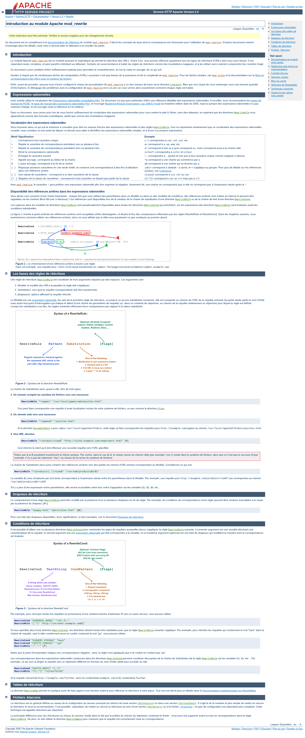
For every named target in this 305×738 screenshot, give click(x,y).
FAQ (256, 6)
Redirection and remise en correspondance (284, 68)
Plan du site (279, 6)
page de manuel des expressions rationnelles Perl (62, 103)
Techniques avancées (282, 88)
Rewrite (69, 16)
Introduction (277, 23)
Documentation (41, 16)
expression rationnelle (44, 300)
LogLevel (175, 84)
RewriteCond (242, 199)
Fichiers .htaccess (280, 50)
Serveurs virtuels (279, 77)
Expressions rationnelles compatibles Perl (76, 100)
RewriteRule (241, 112)
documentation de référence (63, 42)
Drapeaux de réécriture (130, 517)
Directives (247, 6)
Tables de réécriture (281, 46)
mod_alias (218, 75)
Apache (9, 16)
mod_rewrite (100, 42)
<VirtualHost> (187, 703)
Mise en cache (278, 81)
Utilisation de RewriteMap (284, 85)
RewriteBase (74, 719)
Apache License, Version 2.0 (34, 731)
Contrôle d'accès (279, 73)
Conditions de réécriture (283, 42)
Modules (236, 6)
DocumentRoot (41, 428)
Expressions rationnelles (283, 27)
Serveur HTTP (23, 16)
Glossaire (266, 6)
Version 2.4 (57, 16)
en (258, 28)
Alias (160, 408)
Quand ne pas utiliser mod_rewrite (282, 94)
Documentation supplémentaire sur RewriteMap (229, 690)
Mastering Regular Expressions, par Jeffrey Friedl (132, 103)
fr (263, 28)
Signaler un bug (295, 6)
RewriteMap (31, 690)
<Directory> (145, 703)
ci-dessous (165, 170)
